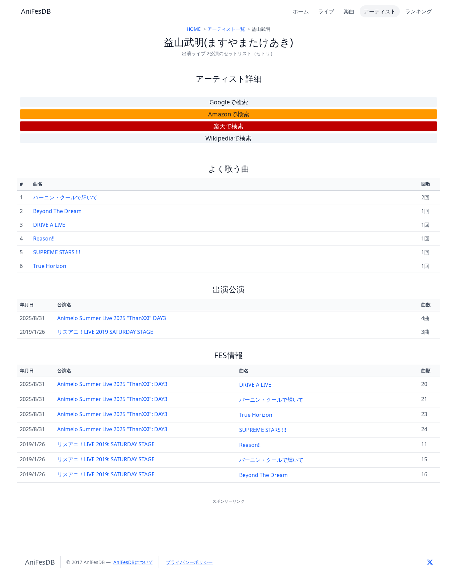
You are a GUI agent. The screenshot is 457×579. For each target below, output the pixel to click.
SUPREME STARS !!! (56, 252)
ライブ (326, 11)
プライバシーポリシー (189, 562)
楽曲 (349, 11)
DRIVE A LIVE (49, 224)
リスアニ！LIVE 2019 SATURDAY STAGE (105, 331)
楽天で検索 (228, 126)
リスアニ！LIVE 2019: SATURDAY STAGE (106, 444)
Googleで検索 (228, 102)
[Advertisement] (228, 520)
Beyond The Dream (57, 211)
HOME (194, 29)
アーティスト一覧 (226, 29)
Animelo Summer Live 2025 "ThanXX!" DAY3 (111, 318)
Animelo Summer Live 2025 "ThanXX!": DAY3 (112, 384)
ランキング (418, 11)
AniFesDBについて (133, 562)
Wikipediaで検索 (228, 138)
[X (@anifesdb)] (430, 562)
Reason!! (44, 238)
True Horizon (49, 266)
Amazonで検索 (228, 114)
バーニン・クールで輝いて (65, 197)
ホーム (301, 11)
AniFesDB (36, 11)
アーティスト (380, 11)
